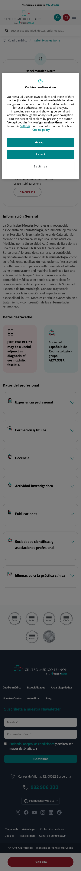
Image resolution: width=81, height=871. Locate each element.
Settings (40, 166)
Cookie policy (41, 129)
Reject (40, 154)
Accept (40, 142)
